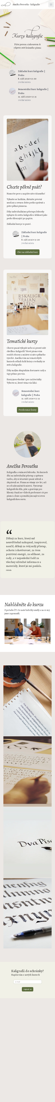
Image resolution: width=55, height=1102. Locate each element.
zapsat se (28, 989)
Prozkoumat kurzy (27, 409)
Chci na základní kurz (27, 252)
